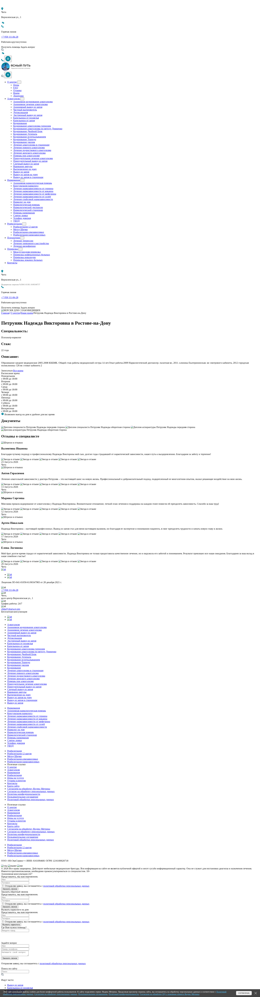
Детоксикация (20, 112)
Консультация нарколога (25, 186)
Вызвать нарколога (11, 924)
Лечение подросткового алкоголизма (32, 150)
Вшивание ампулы (22, 166)
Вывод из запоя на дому (25, 174)
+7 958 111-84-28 (9, 37)
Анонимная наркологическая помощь (32, 183)
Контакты (12, 262)
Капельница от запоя (24, 120)
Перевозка (13, 249)
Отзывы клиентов (16, 780)
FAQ (15, 87)
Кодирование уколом (24, 142)
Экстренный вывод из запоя (27, 115)
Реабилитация (14, 223)
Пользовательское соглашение (22, 797)
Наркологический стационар (28, 210)
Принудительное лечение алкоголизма (33, 158)
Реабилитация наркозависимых (29, 235)
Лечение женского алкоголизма (29, 153)
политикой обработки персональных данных (66, 886)
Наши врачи (27, 313)
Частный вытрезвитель (25, 109)
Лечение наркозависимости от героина (33, 188)
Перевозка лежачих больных (28, 260)
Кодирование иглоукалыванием (29, 136)
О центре (12, 82)
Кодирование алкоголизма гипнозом (32, 126)
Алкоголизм (13, 98)
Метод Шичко (20, 229)
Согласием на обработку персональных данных (55, 994)
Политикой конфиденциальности (124, 994)
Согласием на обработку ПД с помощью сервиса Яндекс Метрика (169, 994)
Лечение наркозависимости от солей (32, 196)
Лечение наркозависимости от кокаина (33, 191)
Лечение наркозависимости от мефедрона (34, 194)
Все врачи (18, 370)
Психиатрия (13, 237)
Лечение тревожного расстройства (31, 243)
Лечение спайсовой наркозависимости (33, 199)
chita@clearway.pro (10, 609)
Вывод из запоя (21, 172)
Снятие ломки (20, 215)
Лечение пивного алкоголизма (29, 147)
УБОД (16, 221)
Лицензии (18, 96)
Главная (5, 313)
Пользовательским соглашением (92, 994)
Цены (16, 85)
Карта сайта (13, 786)
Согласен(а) (243, 993)
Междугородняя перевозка (27, 252)
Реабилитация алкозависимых (28, 232)
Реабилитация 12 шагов (25, 226)
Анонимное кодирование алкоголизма (33, 101)
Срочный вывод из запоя (26, 163)
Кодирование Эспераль (25, 134)
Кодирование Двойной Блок (27, 131)
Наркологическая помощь (26, 204)
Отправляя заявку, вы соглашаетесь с (47, 886)
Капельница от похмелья (26, 118)
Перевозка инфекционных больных (31, 254)
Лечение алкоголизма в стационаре (31, 145)
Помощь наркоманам (24, 213)
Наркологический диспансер (28, 207)
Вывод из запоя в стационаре (28, 177)
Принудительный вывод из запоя (30, 161)
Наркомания (13, 180)
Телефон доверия (22, 218)
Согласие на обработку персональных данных (31, 791)
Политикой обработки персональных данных (30, 799)
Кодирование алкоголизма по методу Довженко (37, 128)
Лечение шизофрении (24, 246)
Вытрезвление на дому (25, 169)
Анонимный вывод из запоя (27, 107)
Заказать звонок (9, 889)
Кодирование (20, 123)
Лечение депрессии (23, 240)
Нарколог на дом (22, 202)
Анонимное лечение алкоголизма (30, 104)
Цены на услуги (15, 778)
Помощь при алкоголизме (26, 155)
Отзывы (17, 90)
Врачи (16, 93)
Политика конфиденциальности (23, 794)
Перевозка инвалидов (24, 257)
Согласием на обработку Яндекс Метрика (28, 788)
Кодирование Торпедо (24, 139)
